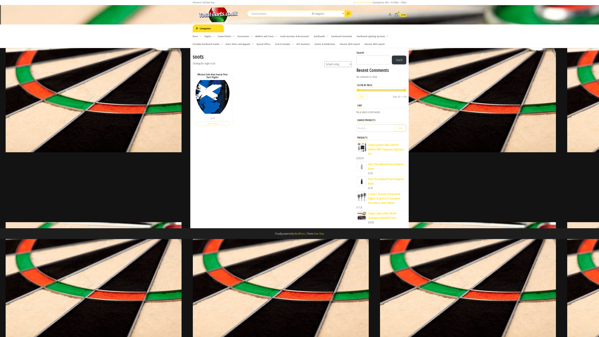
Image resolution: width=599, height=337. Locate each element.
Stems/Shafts (224, 36)
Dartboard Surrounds (341, 36)
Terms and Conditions (363, 2)
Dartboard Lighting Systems (371, 36)
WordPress (299, 233)
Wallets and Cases (264, 36)
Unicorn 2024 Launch (375, 44)
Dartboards (319, 36)
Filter (362, 96)
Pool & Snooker (282, 44)
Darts (195, 36)
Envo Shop (319, 233)
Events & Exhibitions (325, 44)
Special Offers (263, 44)
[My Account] (390, 14)
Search (360, 52)
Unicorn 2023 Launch (350, 44)
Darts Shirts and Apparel (238, 44)
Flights (207, 36)
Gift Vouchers (303, 44)
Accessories (243, 36)
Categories (205, 28)
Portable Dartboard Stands (206, 44)
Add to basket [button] (212, 123)
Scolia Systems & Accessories (294, 36)
